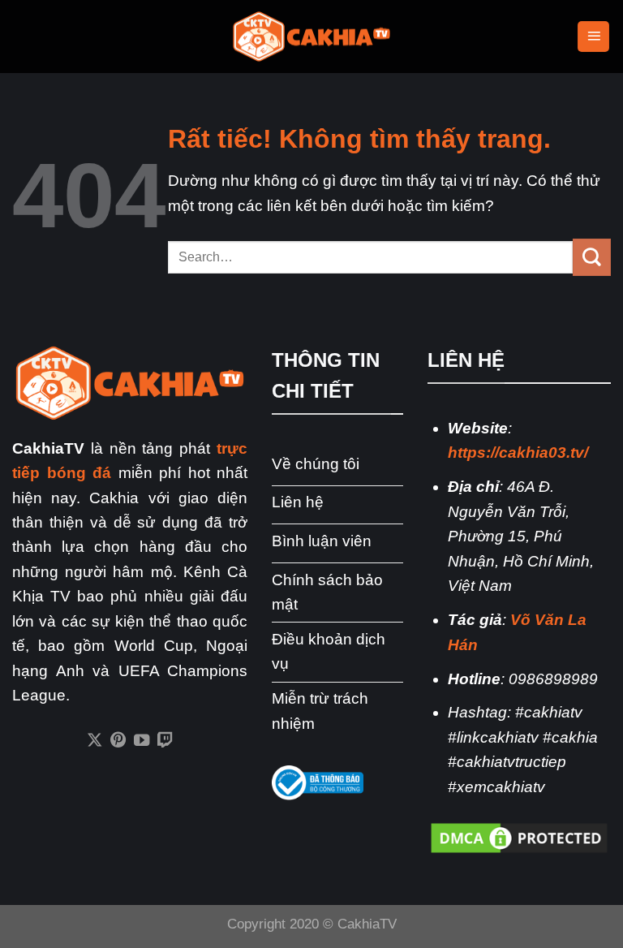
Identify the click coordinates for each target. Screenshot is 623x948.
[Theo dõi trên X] (94, 741)
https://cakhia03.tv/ (518, 452)
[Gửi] (592, 257)
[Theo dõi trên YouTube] (141, 741)
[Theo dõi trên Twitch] (165, 741)
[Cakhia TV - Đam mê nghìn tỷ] (311, 37)
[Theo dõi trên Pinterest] (118, 741)
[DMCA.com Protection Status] (519, 837)
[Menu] (593, 37)
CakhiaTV (367, 924)
